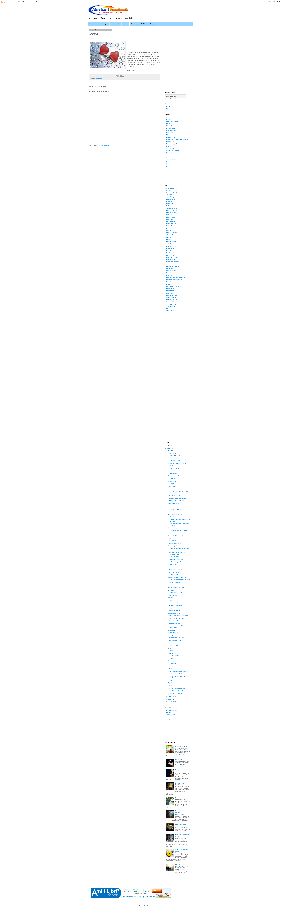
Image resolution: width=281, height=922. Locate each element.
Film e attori (169, 126)
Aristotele (169, 195)
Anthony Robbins (171, 192)
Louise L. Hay (170, 255)
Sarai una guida (172, 546)
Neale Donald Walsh (172, 262)
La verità (170, 471)
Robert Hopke (170, 293)
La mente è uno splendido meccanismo (176, 626)
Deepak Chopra (171, 221)
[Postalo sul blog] (117, 76)
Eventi (168, 107)
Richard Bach (170, 288)
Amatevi (170, 598)
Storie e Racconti (171, 153)
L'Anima (170, 458)
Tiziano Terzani (170, 306)
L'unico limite (172, 585)
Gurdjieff (168, 237)
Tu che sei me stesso (174, 666)
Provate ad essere (173, 572)
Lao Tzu (168, 250)
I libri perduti (171, 507)
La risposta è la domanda (179, 783)
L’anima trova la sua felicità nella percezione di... (177, 553)
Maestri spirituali (171, 130)
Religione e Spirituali (172, 144)
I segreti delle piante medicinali (177, 498)
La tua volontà (172, 663)
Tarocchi (125, 24)
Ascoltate (170, 635)
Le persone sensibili (174, 460)
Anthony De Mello (171, 190)
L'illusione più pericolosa (175, 559)
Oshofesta (171, 650)
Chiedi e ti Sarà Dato (174, 503)
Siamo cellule (172, 481)
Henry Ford (169, 239)
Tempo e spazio (171, 159)
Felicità (168, 124)
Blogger (149, 906)
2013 (168, 448)
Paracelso (169, 275)
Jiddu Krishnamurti (171, 244)
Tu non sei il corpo (173, 574)
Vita (167, 164)
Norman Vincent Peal (172, 266)
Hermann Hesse (171, 241)
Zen (167, 166)
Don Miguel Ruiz (171, 224)
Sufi (167, 157)
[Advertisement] (181, 43)
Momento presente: (173, 512)
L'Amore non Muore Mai (175, 605)
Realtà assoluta (172, 486)
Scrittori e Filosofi (171, 148)
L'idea (170, 538)
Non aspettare (172, 540)
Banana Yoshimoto (172, 199)
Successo (169, 155)
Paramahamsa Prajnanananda (175, 277)
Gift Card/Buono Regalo (175, 514)
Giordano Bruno (171, 235)
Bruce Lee (169, 201)
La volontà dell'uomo (174, 656)
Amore (168, 119)
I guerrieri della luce (174, 623)
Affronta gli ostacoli (173, 595)
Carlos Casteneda (171, 210)
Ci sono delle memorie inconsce (177, 530)
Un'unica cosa (172, 567)
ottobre (170, 699)
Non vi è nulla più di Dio (175, 569)
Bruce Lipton (170, 203)
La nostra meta (172, 478)
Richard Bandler (171, 291)
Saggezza (169, 146)
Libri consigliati (103, 24)
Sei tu (169, 648)
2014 (168, 446)
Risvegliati (169, 712)
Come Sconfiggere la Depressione (178, 615)
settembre (171, 701)
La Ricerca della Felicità (175, 645)
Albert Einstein (170, 188)
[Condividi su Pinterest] (123, 76)
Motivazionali (170, 132)
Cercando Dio (172, 630)
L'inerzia (170, 600)
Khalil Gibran (98, 78)
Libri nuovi (169, 109)
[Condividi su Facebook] (121, 76)
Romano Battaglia (171, 295)
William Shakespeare (172, 311)
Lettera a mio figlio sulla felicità (177, 603)
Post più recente (94, 142)
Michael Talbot (170, 259)
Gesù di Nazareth (171, 232)
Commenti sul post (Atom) (102, 145)
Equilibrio (178, 798)
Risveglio (171, 608)
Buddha (168, 206)
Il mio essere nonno (174, 610)
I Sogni (170, 685)
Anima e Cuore (170, 715)
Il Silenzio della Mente (174, 621)
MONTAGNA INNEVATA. (175, 674)
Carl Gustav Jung (171, 208)
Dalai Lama (169, 219)
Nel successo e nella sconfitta (177, 577)
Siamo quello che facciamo (176, 638)
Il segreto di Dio (172, 653)
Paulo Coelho (170, 282)
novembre (171, 696)
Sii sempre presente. (174, 582)
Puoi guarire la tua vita (182, 770)
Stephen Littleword (171, 302)
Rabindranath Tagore (172, 286)
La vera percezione (173, 556)
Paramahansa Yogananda (174, 280)
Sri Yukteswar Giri (171, 300)
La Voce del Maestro (174, 455)
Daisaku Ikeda (170, 217)
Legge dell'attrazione (172, 128)
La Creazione (172, 517)
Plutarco (168, 284)
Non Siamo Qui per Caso (175, 562)
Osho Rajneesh (171, 271)
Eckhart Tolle (170, 226)
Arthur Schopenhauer (172, 197)
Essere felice (172, 564)
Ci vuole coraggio (173, 528)
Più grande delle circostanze (176, 535)
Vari (167, 309)
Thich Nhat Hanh (171, 304)
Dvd (119, 24)
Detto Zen (171, 661)
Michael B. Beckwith (172, 257)
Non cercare (171, 668)
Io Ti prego (171, 643)
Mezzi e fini (178, 759)
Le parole (171, 533)
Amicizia (168, 117)
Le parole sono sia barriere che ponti (179, 580)
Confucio (169, 215)
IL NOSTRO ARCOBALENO (176, 500)
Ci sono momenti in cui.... (175, 509)
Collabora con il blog (147, 24)
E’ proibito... (171, 683)
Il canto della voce (180, 824)
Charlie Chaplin (171, 212)
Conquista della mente (174, 640)
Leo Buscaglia (170, 253)
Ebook (113, 24)
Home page (92, 24)
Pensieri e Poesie (171, 137)
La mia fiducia (172, 590)
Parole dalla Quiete (173, 476)
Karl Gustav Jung (171, 246)
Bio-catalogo (134, 24)
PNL (167, 135)
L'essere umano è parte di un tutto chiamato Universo (178, 492)
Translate (179, 99)
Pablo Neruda (170, 273)
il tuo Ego (171, 465)
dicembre (171, 453)
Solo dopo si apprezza (174, 632)
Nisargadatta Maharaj (172, 264)
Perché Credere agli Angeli (176, 618)
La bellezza (171, 658)
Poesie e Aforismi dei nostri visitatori (177, 139)
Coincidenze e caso (172, 121)
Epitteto (168, 228)
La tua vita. (171, 483)
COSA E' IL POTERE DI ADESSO (177, 463)
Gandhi (168, 230)
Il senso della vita (173, 473)
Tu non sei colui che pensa (176, 468)
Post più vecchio (154, 142)
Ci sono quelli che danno (175, 693)
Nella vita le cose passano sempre (178, 671)
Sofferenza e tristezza (172, 150)
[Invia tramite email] (115, 76)
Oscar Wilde (170, 268)
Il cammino (171, 489)
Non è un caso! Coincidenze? (177, 688)
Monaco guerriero (171, 710)
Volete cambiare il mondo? (176, 587)
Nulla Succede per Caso (175, 495)
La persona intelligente (175, 592)
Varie (167, 162)
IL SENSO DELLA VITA (182, 746)
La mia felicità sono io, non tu (176, 690)
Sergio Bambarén (171, 297)
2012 (168, 451)
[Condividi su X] (119, 76)
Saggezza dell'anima (174, 613)
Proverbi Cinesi (171, 141)
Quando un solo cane (174, 543)
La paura (170, 680)
